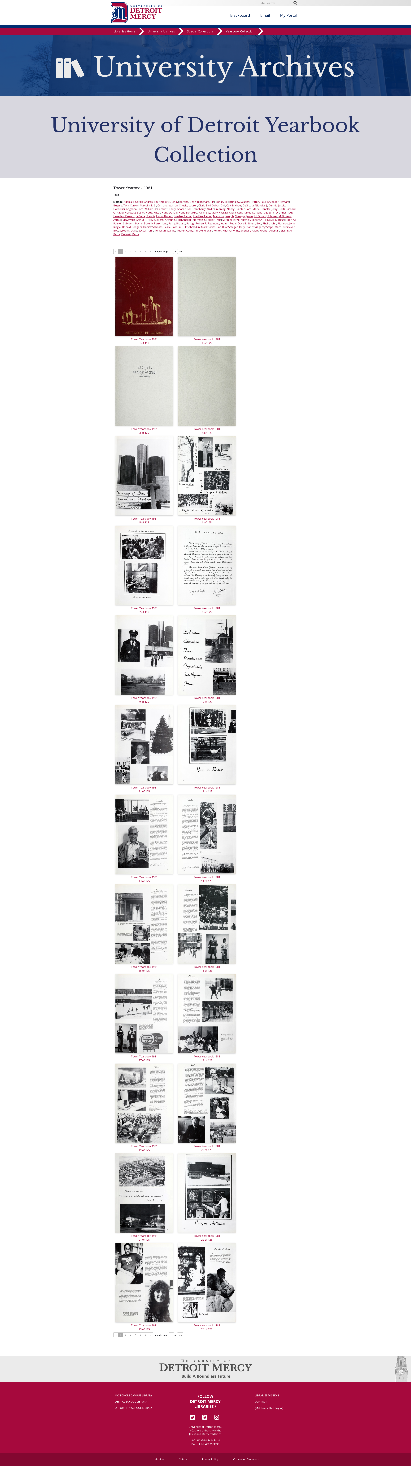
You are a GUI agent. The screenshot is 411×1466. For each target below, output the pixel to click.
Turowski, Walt (203, 230)
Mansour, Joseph (223, 216)
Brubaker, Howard (278, 202)
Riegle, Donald (122, 227)
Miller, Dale (214, 220)
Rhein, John (269, 223)
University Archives (161, 31)
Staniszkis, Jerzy (255, 227)
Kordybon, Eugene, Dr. (265, 212)
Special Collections (200, 31)
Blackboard (240, 15)
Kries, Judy (286, 212)
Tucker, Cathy (184, 230)
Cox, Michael (233, 205)
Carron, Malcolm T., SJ (143, 205)
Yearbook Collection (240, 31)
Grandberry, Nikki (202, 209)
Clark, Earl (204, 205)
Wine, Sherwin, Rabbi (245, 230)
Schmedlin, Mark (197, 227)
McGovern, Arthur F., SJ (136, 220)
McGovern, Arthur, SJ (163, 220)
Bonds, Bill (221, 202)
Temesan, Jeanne (164, 230)
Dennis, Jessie (276, 205)
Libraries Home (124, 31)
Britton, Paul (258, 202)
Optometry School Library (134, 1407)
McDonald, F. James (265, 216)
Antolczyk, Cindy (168, 202)
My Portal (288, 15)
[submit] (296, 2)
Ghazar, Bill (184, 209)
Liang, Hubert (164, 216)
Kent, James (244, 212)
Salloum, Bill (179, 227)
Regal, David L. (238, 223)
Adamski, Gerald (133, 202)
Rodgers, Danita (141, 227)
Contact (261, 1401)
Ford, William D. (147, 209)
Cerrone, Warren (167, 205)
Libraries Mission (267, 1395)
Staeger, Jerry (236, 227)
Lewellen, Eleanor (124, 216)
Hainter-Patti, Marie (248, 209)
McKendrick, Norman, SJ (192, 220)
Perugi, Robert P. (196, 223)
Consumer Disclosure (246, 1459)
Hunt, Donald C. (188, 212)
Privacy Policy (210, 1459)
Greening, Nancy (224, 209)
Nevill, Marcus (275, 220)
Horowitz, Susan (134, 212)
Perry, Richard (176, 223)
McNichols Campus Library (133, 1395)
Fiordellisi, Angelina (125, 209)
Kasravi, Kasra (227, 212)
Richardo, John (286, 223)
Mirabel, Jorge (231, 220)
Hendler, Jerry (269, 209)
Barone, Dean (187, 202)
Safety (183, 1459)
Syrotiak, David (128, 230)
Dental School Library (131, 1401)
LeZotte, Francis (145, 216)
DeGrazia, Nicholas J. (255, 205)
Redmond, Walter (218, 223)
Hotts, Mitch (153, 212)
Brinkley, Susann (239, 202)
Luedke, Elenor (183, 216)
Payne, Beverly (144, 223)
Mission (159, 1459)
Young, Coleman (269, 230)
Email (265, 15)
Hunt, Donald (170, 212)
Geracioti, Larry (166, 209)
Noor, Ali (290, 220)
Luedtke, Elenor (202, 216)
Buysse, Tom (121, 205)
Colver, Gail (218, 205)
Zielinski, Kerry (130, 234)
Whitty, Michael (223, 230)
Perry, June (160, 223)
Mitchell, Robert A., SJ (253, 220)
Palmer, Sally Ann (123, 223)
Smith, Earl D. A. (218, 227)
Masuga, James (244, 216)
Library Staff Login (270, 1408)
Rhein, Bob (254, 223)
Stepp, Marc (273, 227)
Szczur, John (146, 230)
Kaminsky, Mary (208, 212)
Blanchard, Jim (205, 202)
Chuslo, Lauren (188, 205)
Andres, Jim (151, 202)
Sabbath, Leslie (161, 227)
